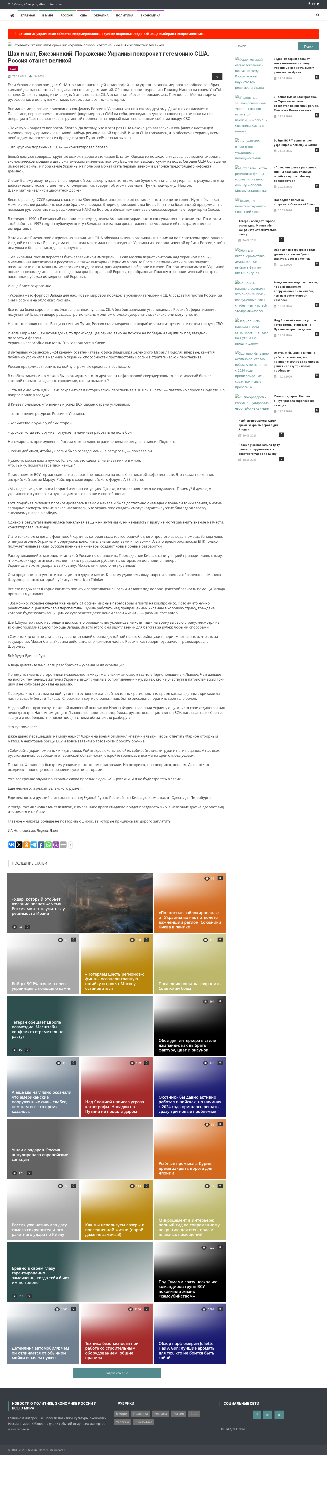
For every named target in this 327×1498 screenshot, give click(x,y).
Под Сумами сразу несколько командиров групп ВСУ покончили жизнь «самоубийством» (188, 1289)
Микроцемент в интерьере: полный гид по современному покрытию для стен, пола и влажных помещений (189, 1227)
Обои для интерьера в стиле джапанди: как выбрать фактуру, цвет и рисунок (187, 1045)
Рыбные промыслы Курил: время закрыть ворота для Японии (185, 1168)
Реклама (160, 1413)
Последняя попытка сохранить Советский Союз (190, 986)
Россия (67, 15)
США (83, 15)
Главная (28, 15)
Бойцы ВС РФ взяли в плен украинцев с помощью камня (41, 986)
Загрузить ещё (116, 1373)
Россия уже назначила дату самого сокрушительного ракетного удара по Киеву (39, 1229)
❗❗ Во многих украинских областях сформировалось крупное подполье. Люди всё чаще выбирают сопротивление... (107, 34)
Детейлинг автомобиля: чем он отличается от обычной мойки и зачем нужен (40, 1352)
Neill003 (39, 76)
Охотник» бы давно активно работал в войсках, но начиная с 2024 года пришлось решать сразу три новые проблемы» (190, 1104)
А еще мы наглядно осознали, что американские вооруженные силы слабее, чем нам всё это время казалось (42, 1102)
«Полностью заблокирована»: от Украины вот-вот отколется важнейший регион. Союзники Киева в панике (190, 920)
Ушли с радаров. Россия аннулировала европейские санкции (40, 1154)
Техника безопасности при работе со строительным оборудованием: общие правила (112, 1350)
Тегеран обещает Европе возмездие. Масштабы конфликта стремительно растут (38, 1029)
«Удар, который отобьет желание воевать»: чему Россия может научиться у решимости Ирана (38, 906)
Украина (101, 15)
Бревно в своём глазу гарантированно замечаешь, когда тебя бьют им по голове (40, 1275)
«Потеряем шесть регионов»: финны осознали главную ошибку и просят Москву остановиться (114, 981)
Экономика (150, 15)
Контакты (56, 4)
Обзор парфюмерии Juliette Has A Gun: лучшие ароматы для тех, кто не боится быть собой (187, 1350)
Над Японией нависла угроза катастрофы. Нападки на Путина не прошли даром (114, 1106)
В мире (47, 15)
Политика (124, 15)
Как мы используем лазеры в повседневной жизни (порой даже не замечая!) (114, 1229)
